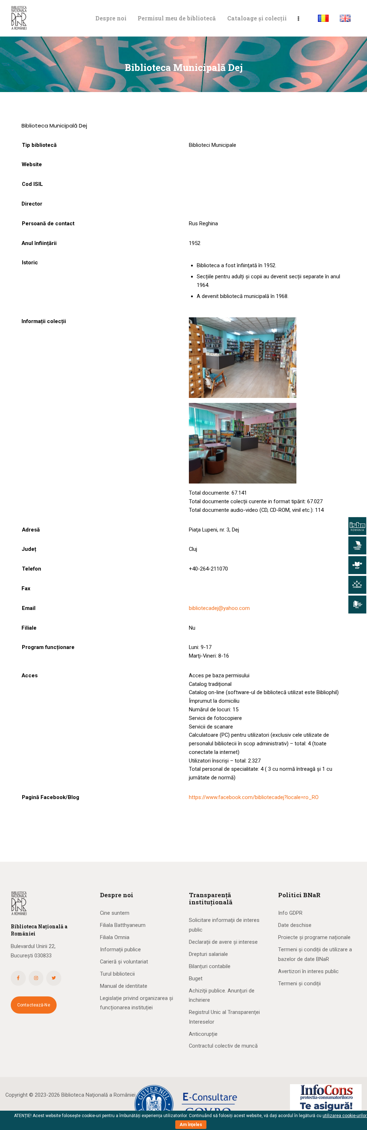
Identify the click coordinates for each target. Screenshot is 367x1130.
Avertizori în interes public (308, 971)
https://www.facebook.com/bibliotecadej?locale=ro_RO (254, 797)
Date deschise (294, 925)
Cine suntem (114, 913)
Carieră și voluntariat (124, 961)
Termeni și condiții (299, 983)
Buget (195, 978)
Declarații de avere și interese (223, 942)
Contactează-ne (33, 1005)
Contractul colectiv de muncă (223, 1046)
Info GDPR (290, 913)
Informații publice (120, 949)
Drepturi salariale (208, 954)
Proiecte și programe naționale (314, 937)
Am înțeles (191, 1124)
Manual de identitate (123, 986)
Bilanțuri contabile (209, 966)
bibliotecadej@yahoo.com (219, 608)
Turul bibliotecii (117, 974)
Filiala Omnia (114, 937)
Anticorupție (203, 1034)
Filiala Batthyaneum (123, 925)
